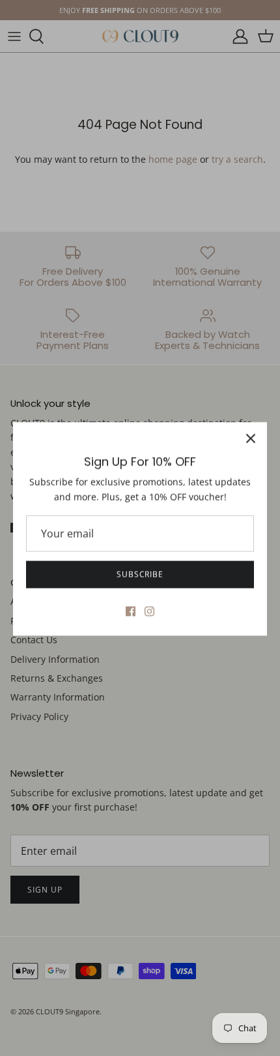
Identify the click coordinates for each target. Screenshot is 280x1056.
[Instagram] (149, 610)
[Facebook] (130, 610)
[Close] (250, 437)
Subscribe (140, 573)
